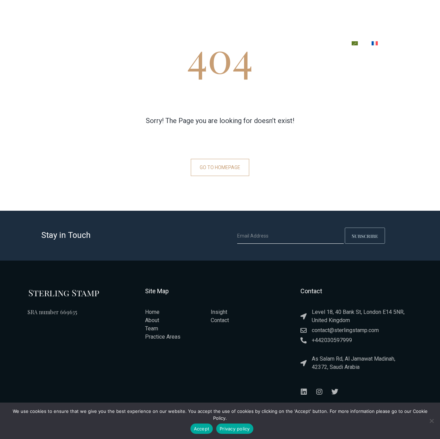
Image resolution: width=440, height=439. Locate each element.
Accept (202, 428)
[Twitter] (335, 392)
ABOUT (177, 44)
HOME (147, 44)
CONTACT (326, 44)
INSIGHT (290, 44)
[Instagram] (319, 392)
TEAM (260, 44)
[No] (431, 420)
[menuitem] (355, 43)
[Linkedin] (304, 392)
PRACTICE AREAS (219, 44)
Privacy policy (235, 428)
